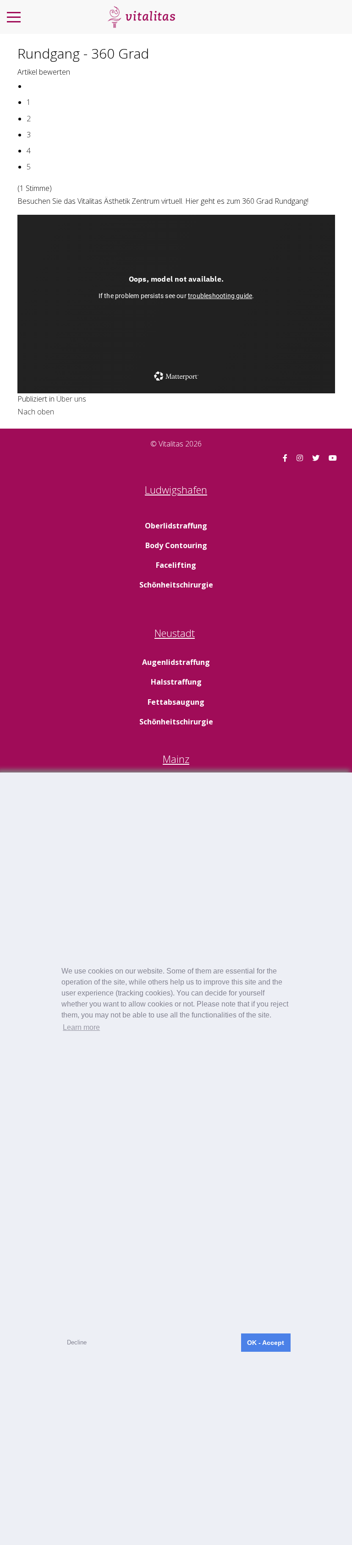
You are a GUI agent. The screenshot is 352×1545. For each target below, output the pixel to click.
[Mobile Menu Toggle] (14, 17)
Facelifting (176, 565)
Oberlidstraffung (176, 526)
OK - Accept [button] (265, 1342)
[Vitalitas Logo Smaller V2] (141, 17)
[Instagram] (300, 458)
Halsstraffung (176, 682)
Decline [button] (77, 1342)
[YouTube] (333, 458)
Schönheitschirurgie (176, 585)
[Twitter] (315, 458)
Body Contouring (176, 545)
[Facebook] (285, 458)
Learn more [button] (81, 1027)
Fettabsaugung (176, 702)
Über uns (71, 399)
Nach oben (35, 412)
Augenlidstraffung (176, 662)
